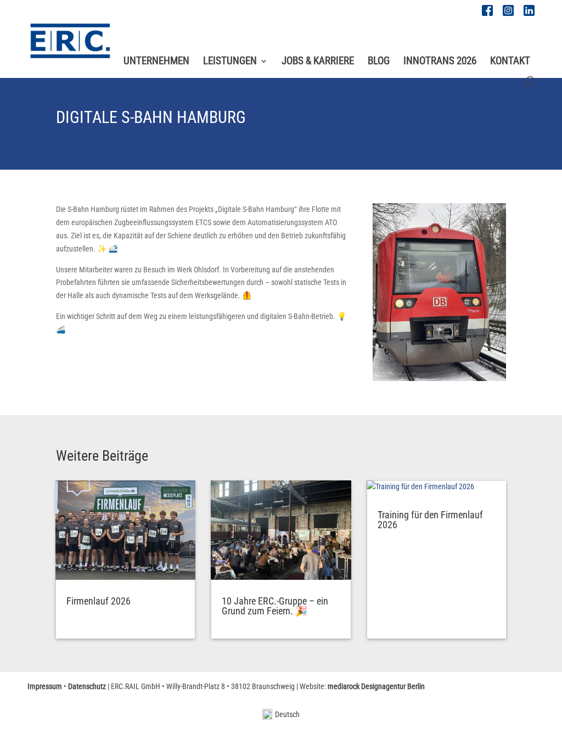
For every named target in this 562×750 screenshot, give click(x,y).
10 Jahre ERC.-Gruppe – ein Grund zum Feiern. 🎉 (275, 606)
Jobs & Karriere (318, 62)
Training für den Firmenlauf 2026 (430, 519)
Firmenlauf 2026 (98, 601)
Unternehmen (156, 62)
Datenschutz (87, 686)
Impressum (44, 686)
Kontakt (510, 62)
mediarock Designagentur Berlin (376, 686)
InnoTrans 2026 (439, 62)
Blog (379, 62)
